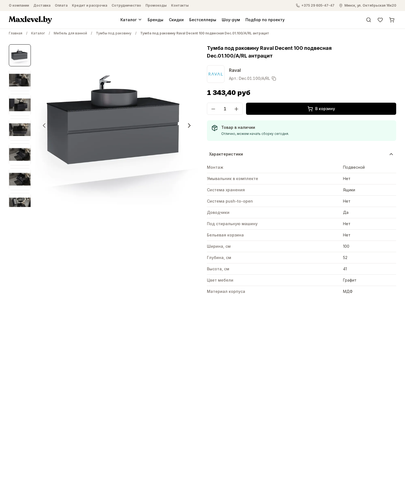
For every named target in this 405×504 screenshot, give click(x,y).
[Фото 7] (20, 204)
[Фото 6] (20, 179)
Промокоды (156, 5)
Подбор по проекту (265, 19)
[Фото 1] (20, 55)
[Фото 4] (20, 130)
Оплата (61, 5)
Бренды (155, 19)
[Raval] (216, 74)
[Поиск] (368, 19)
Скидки (176, 19)
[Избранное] (380, 19)
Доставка (41, 5)
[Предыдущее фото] (44, 125)
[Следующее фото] (189, 125)
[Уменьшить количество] (213, 109)
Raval (235, 70)
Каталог (128, 19)
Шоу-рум (231, 19)
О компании (19, 5)
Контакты (180, 5)
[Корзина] (391, 19)
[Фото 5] (20, 154)
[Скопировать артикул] (274, 78)
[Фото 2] (20, 80)
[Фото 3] (20, 105)
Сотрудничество (126, 5)
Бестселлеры (202, 19)
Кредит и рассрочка (89, 5)
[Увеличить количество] (236, 109)
